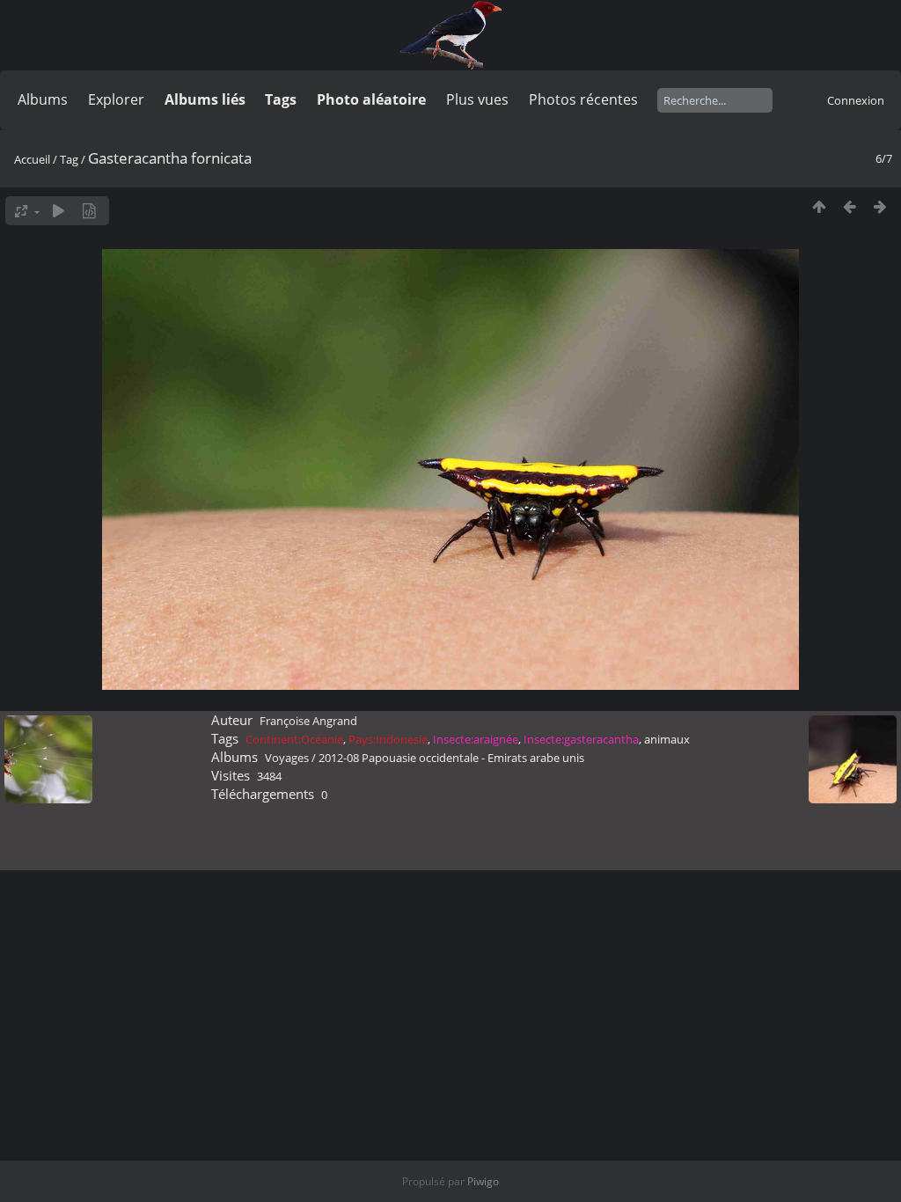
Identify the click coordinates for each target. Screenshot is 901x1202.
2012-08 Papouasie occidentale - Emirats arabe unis (451, 758)
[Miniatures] (818, 206)
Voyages (287, 758)
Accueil (32, 159)
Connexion (855, 100)
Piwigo (483, 1181)
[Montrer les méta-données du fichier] (89, 211)
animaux (667, 739)
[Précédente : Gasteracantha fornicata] (849, 206)
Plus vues (477, 99)
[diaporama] (58, 211)
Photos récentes (583, 99)
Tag (69, 159)
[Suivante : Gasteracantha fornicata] (880, 206)
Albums (43, 99)
